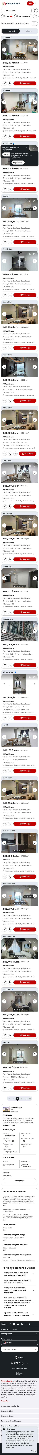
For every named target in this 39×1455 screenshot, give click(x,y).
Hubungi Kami (6, 1334)
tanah (5, 1203)
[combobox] (18, 10)
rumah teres (28, 1199)
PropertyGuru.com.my (8, 1381)
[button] (10, 1125)
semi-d (22, 1201)
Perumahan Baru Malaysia (11, 1421)
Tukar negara (6, 1339)
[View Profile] (19, 37)
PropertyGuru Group (9, 1329)
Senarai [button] (12, 31)
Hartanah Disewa (7, 1416)
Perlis (4, 1228)
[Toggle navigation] (36, 3)
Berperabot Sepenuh (10, 1260)
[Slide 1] (14, 57)
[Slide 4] (19, 57)
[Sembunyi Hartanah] (29, 42)
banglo (28, 1201)
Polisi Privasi (14, 1438)
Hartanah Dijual (7, 1411)
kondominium (7, 1201)
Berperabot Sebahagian (26, 1260)
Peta (30, 31)
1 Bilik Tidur (12, 1248)
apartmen (16, 1201)
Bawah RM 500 (8, 1238)
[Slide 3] (17, 57)
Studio (5, 1248)
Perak (10, 1228)
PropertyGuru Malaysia (10, 1406)
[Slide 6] (22, 57)
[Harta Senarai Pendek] (34, 42)
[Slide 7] (24, 57)
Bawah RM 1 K (19, 1238)
